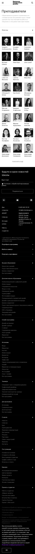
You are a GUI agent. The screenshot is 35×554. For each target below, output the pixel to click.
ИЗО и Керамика (7, 310)
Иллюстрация (6, 284)
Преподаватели (7, 427)
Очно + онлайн (6, 374)
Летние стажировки (8, 482)
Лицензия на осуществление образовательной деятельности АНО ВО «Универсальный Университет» (16, 521)
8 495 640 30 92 (24, 207)
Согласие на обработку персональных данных (16, 507)
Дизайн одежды (7, 325)
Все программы (7, 273)
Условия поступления (8, 452)
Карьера (4, 467)
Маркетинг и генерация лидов (11, 367)
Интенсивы (5, 342)
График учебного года (9, 459)
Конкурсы (5, 477)
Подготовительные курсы (10, 268)
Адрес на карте (24, 213)
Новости (4, 420)
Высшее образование (8, 263)
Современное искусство (9, 286)
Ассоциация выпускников (10, 470)
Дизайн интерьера (8, 323)
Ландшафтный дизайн (9, 312)
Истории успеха (4, 222)
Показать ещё (17, 161)
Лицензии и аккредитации (10, 430)
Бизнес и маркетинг (8, 271)
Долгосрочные (6, 409)
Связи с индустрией (8, 439)
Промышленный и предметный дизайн (14, 298)
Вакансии (5, 441)
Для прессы (5, 432)
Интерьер (5, 357)
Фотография (6, 371)
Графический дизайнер (9, 387)
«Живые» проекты (7, 493)
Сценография (6, 293)
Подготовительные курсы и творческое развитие (17, 305)
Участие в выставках (8, 480)
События (4, 217)
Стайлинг (5, 328)
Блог (3, 425)
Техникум (5, 381)
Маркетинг (5, 335)
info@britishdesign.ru (25, 210)
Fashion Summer (7, 500)
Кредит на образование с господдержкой (15, 517)
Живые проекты (7, 475)
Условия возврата (7, 515)
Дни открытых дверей (5, 210)
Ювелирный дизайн (8, 291)
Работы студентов (5, 229)
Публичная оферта (8, 512)
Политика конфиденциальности (12, 510)
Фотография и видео (8, 296)
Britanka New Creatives (9, 498)
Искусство (5, 369)
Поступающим (6, 449)
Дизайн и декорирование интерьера (13, 300)
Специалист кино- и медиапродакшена (14, 385)
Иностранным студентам (10, 457)
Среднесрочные (7, 307)
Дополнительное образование (11, 278)
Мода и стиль (6, 289)
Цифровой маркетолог (9, 389)
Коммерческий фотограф (10, 394)
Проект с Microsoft (8, 502)
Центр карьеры (7, 473)
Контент (4, 350)
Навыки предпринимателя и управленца (14, 362)
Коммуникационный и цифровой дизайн (14, 282)
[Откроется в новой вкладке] (4, 200)
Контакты (5, 444)
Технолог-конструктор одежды (12, 392)
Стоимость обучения (8, 455)
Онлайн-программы (8, 320)
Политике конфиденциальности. (13, 545)
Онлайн (4, 364)
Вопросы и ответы (8, 462)
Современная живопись (9, 330)
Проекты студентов (8, 487)
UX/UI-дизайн (6, 332)
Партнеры (5, 437)
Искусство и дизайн (8, 266)
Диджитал (5, 355)
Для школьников (7, 401)
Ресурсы (4, 434)
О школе (4, 417)
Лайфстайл (5, 360)
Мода (3, 346)
